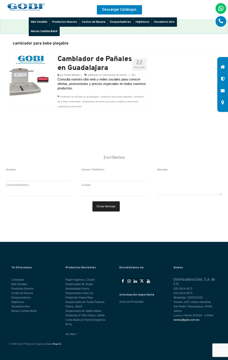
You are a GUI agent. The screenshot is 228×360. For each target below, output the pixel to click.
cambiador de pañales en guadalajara (79, 96)
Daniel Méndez (72, 75)
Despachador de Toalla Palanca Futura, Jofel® (84, 304)
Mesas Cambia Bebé (44, 31)
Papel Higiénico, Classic (80, 279)
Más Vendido (39, 22)
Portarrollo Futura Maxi (79, 297)
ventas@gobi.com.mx (186, 319)
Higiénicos (142, 22)
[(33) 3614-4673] (221, 21)
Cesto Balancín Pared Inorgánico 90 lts (85, 322)
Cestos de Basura (93, 22)
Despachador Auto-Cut (79, 293)
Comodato (17, 279)
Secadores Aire (164, 22)
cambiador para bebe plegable (116, 96)
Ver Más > (71, 334)
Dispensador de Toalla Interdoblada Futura (79, 286)
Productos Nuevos (64, 22)
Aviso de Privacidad (131, 301)
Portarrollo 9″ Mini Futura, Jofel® (85, 315)
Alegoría (57, 344)
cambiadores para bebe (69, 106)
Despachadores (120, 22)
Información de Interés (115, 75)
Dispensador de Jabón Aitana (83, 311)
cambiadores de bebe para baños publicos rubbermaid (110, 101)
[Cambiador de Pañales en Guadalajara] (30, 75)
